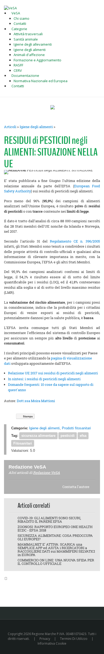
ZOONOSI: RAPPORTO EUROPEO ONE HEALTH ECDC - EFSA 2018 (55, 528)
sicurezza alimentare (38, 436)
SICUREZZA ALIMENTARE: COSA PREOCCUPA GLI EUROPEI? (55, 537)
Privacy (44, 638)
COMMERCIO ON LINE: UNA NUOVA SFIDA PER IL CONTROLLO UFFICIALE (56, 562)
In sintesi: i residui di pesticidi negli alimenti (44, 378)
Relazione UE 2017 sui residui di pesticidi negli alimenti (53, 373)
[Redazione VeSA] (52, 467)
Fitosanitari (22, 443)
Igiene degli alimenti (36, 126)
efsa (83, 436)
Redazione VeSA (46, 472)
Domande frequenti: (24, 384)
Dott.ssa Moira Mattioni (36, 400)
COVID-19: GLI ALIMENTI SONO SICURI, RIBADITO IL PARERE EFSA (49, 520)
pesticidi (68, 436)
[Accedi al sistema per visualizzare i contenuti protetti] (52, 107)
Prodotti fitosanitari (76, 428)
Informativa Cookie (52, 643)
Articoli (10, 126)
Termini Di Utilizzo (73, 638)
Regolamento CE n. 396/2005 (75, 241)
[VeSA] (10, 7)
